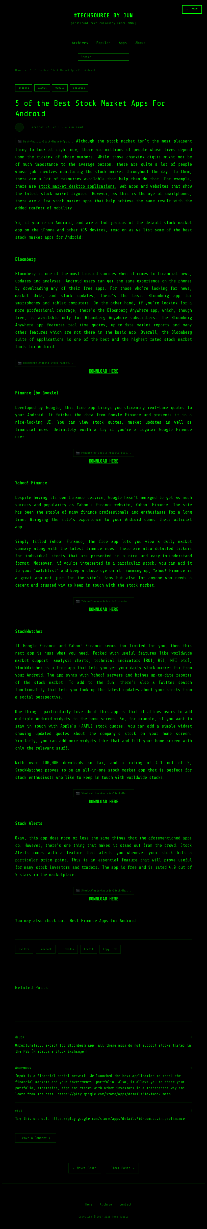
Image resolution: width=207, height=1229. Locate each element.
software (79, 87)
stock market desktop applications (77, 186)
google (59, 87)
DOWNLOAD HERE (103, 371)
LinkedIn (68, 949)
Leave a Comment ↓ (35, 1138)
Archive (106, 1204)
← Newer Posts (84, 1168)
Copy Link (110, 949)
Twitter (24, 949)
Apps (123, 43)
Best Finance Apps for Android (103, 920)
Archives (80, 43)
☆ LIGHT (192, 9)
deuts (19, 1037)
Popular (103, 43)
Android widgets (53, 718)
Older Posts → (122, 1168)
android (23, 87)
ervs (18, 1110)
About (140, 43)
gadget (42, 87)
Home (18, 70)
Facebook (46, 949)
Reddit (88, 949)
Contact (125, 1204)
